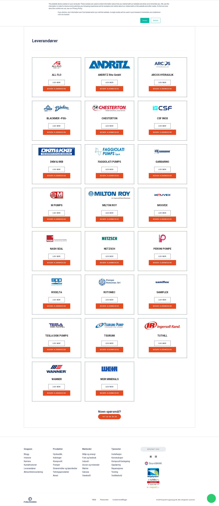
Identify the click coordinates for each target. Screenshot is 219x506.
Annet (55, 475)
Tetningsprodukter (61, 472)
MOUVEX (162, 205)
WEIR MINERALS (109, 379)
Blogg (26, 454)
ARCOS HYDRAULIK (162, 74)
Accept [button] (144, 20)
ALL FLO (56, 74)
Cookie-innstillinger (120, 500)
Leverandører (30, 468)
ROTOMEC (109, 292)
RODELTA (56, 292)
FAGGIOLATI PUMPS (109, 161)
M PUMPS (56, 205)
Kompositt (57, 461)
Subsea (85, 472)
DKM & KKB (56, 161)
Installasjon (116, 454)
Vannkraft (86, 475)
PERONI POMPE (162, 248)
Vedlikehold (116, 475)
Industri (85, 461)
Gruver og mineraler (90, 465)
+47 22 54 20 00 (109, 417)
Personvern (104, 500)
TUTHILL (162, 335)
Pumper (56, 465)
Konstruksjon (117, 458)
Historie (27, 458)
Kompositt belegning (120, 461)
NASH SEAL (56, 248)
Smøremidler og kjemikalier (65, 468)
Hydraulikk (57, 454)
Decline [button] (155, 20)
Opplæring (116, 465)
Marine (85, 468)
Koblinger (57, 458)
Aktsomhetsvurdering (33, 472)
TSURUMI (109, 335)
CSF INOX (162, 118)
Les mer (57, 82)
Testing (114, 472)
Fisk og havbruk (89, 458)
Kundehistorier (30, 465)
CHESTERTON (109, 118)
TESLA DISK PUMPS (56, 335)
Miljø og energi (88, 454)
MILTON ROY (109, 205)
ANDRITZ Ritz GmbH (109, 74)
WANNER (57, 379)
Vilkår (94, 500)
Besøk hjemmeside (56, 89)
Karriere (27, 461)
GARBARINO (162, 161)
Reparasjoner (117, 468)
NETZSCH (109, 248)
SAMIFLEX (162, 292)
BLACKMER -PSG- (57, 118)
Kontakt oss (153, 449)
